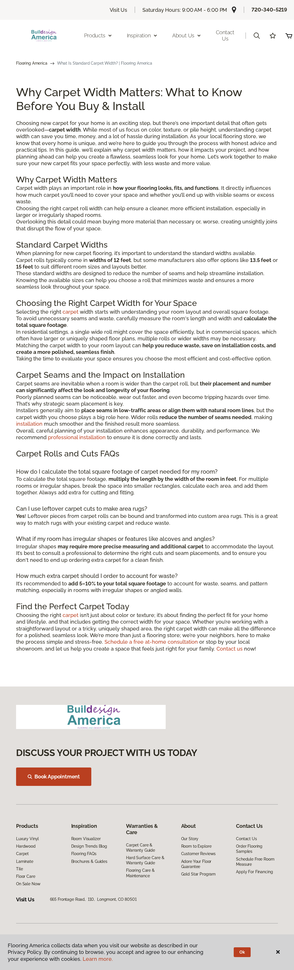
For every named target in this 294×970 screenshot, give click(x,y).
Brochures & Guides (89, 861)
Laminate (24, 861)
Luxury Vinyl (27, 838)
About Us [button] (183, 35)
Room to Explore (196, 846)
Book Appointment (57, 777)
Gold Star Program (198, 874)
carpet (70, 312)
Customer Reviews (198, 853)
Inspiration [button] (139, 35)
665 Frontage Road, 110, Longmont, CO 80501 (93, 899)
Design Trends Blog (89, 846)
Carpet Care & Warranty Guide (140, 848)
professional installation (77, 437)
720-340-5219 (269, 10)
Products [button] (94, 35)
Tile (19, 869)
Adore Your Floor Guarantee (196, 864)
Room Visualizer (86, 838)
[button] (256, 35)
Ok (242, 952)
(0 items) (288, 35)
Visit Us (118, 10)
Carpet (22, 853)
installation (29, 424)
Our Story (190, 838)
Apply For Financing (254, 871)
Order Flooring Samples (249, 849)
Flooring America (31, 63)
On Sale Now (28, 884)
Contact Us (225, 35)
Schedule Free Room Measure (255, 862)
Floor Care (25, 876)
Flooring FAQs (83, 853)
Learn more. (98, 959)
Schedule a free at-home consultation (151, 642)
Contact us (229, 649)
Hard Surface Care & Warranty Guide (145, 860)
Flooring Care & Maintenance (140, 873)
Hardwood (26, 846)
